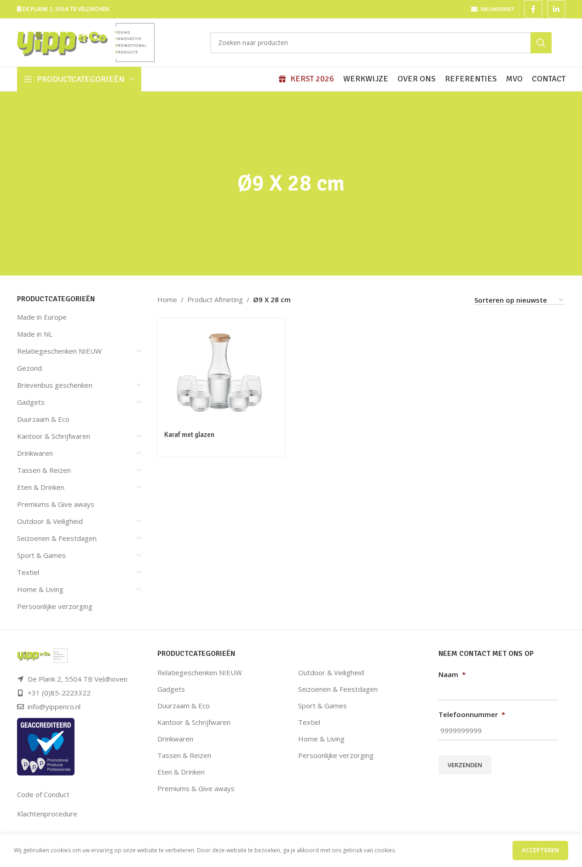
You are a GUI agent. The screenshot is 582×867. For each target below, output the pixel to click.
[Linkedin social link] (556, 9)
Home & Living (40, 589)
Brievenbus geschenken (54, 385)
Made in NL (34, 334)
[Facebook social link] (533, 9)
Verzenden (465, 765)
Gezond (29, 368)
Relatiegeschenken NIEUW (59, 351)
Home (167, 299)
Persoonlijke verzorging (54, 606)
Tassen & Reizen (44, 470)
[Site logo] (86, 41)
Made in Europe (42, 317)
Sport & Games (41, 555)
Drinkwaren (35, 453)
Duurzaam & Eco (43, 419)
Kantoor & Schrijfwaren (53, 436)
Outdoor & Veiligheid (50, 521)
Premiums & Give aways (55, 504)
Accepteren (540, 850)
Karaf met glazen (189, 435)
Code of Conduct (43, 794)
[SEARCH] (541, 42)
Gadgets (31, 402)
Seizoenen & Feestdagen (57, 538)
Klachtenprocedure (47, 813)
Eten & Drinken (40, 487)
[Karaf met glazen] (221, 372)
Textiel (28, 572)
